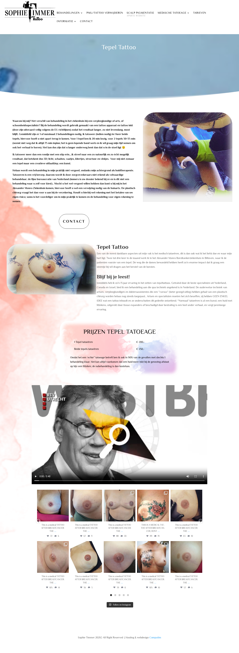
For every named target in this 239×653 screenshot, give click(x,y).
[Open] (53, 505)
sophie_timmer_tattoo (52, 493)
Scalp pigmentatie (140, 14)
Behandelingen (68, 13)
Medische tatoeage (172, 13)
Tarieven (199, 13)
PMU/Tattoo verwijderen (104, 13)
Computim (155, 637)
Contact (86, 21)
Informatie (65, 21)
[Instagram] (65, 518)
